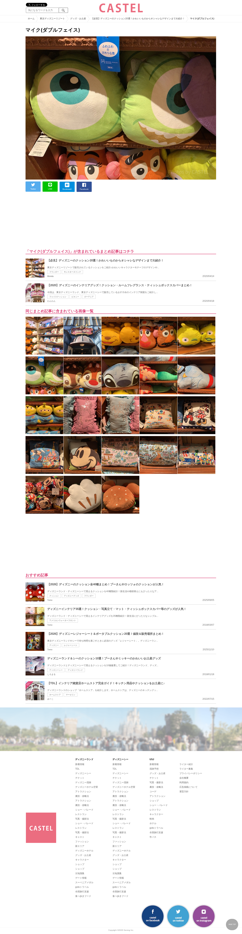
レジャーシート (70, 645)
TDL (77, 769)
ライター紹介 (186, 764)
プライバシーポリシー (190, 773)
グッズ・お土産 (83, 855)
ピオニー (75, 297)
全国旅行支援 (82, 891)
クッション (54, 596)
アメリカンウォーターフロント (62, 620)
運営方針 (183, 791)
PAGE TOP (232, 924)
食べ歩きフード (83, 896)
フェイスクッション (57, 297)
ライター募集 (186, 769)
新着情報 (79, 764)
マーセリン (70, 695)
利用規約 (183, 782)
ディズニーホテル (84, 850)
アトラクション (83, 791)
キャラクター (82, 859)
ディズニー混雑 (83, 782)
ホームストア (55, 695)
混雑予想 (154, 769)
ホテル (153, 823)
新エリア (79, 846)
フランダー (54, 272)
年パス (153, 837)
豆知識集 (79, 873)
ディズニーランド (75, 670)
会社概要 (183, 778)
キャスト (79, 837)
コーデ (153, 791)
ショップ (79, 864)
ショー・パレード (84, 809)
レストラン (81, 814)
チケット (79, 778)
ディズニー (54, 645)
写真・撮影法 (82, 819)
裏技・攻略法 (82, 796)
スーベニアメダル (84, 882)
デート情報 (81, 878)
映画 (152, 819)
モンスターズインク (72, 272)
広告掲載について (188, 787)
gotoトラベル (82, 887)
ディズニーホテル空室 (86, 787)
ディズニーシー (56, 670)
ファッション (82, 841)
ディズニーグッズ (71, 596)
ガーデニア (89, 297)
